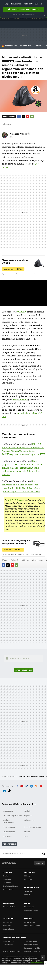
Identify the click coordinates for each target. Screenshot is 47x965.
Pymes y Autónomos (32, 925)
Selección (15, 560)
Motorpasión (29, 907)
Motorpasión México (32, 951)
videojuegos (7, 836)
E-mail (32, 116)
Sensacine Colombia (32, 948)
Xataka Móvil (7, 879)
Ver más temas (9, 844)
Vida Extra (28, 879)
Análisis (27, 811)
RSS (36, 786)
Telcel (26, 836)
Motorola (38, 45)
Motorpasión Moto (31, 910)
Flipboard (27, 116)
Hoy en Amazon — (13, 269)
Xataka (5, 876)
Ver (24, 670)
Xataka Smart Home (10, 886)
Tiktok (9, 790)
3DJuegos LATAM (30, 941)
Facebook (19, 116)
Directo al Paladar (9, 907)
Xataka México (8, 941)
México (27, 831)
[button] (19, 133)
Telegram (32, 786)
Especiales (28, 815)
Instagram (27, 786)
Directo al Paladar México (12, 951)
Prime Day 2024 (9, 827)
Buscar (44, 853)
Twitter (23, 116)
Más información (37, 962)
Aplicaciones (29, 820)
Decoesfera (7, 925)
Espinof (27, 894)
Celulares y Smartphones (8, 821)
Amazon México (11, 45)
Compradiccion (8, 929)
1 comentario (10, 116)
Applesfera (7, 882)
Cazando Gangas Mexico (12, 815)
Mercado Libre (25, 45)
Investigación (8, 811)
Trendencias (7, 922)
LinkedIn (4, 790)
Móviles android (9, 831)
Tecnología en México (32, 827)
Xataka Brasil (8, 944)
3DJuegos (28, 876)
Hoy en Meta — (13, 549)
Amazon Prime (20, 399)
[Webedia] (9, 865)
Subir (38, 863)
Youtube (22, 786)
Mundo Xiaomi (8, 889)
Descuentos (38, 560)
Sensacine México (31, 944)
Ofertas (26, 560)
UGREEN (21, 311)
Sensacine (28, 891)
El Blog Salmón (29, 922)
